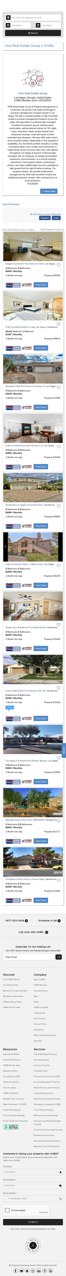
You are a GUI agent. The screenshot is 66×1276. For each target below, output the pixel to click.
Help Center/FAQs (11, 1054)
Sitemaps (38, 1041)
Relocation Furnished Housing (47, 1099)
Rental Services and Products (47, 1087)
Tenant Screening (11, 1082)
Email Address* (9, 1180)
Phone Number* (10, 1193)
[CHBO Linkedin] (39, 1270)
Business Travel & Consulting (46, 1146)
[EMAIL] (58, 957)
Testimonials (39, 1013)
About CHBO (39, 979)
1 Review (9, 707)
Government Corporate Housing (48, 1130)
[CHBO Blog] (27, 1270)
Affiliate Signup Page (12, 1002)
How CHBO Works (11, 979)
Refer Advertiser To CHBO (14, 1104)
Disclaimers (39, 1030)
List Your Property (42, 1065)
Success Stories (41, 991)
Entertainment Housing (44, 1135)
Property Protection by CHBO (47, 1076)
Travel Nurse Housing (43, 1110)
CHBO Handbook (10, 1093)
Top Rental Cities (10, 985)
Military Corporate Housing (46, 1115)
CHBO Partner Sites (11, 1007)
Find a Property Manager (14, 1115)
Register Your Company (13, 1099)
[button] (6, 246)
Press (36, 1002)
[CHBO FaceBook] (15, 1270)
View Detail (40, 285)
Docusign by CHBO (11, 1076)
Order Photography (12, 1110)
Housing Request (41, 1060)
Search (34, 33)
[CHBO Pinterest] (44, 1270)
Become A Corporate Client (15, 991)
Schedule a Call (48, 920)
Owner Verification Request (15, 1121)
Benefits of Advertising (13, 996)
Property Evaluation (12, 1060)
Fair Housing (39, 1018)
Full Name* (7, 1167)
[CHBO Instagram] (33, 1270)
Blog (36, 996)
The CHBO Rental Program (45, 1054)
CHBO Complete (41, 1007)
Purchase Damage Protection (47, 1082)
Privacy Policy (40, 1024)
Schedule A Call (40, 1071)
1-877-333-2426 (15, 920)
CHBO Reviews (40, 985)
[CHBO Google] (50, 1270)
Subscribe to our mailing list (33, 946)
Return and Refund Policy (45, 1035)
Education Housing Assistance (47, 1141)
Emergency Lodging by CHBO (47, 1104)
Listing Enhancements (43, 1093)
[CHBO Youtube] (21, 1270)
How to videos (9, 1087)
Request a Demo (10, 1071)
